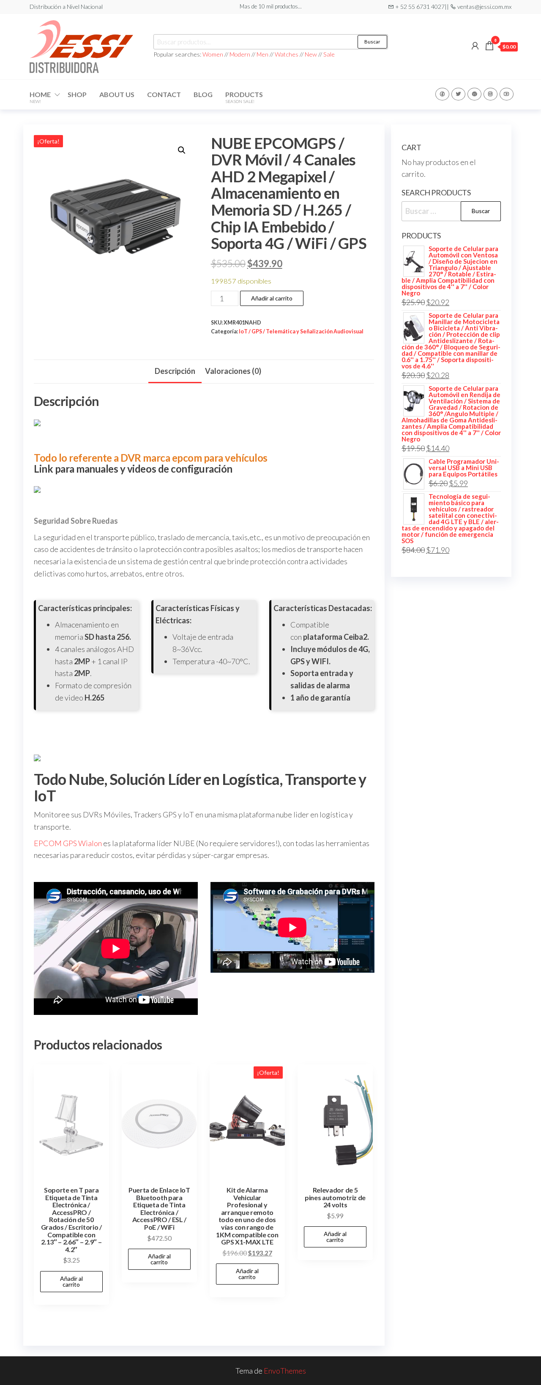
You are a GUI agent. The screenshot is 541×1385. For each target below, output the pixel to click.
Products (244, 97)
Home (40, 97)
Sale (329, 54)
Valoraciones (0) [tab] (233, 371)
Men (262, 54)
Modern (240, 54)
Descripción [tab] (175, 371)
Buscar (372, 41)
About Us (116, 94)
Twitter (458, 94)
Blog (203, 94)
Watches (286, 54)
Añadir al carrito (271, 298)
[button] (181, 150)
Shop (77, 94)
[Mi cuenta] (475, 45)
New (311, 54)
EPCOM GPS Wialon (68, 843)
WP (474, 94)
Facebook (442, 94)
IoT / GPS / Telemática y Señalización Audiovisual (301, 331)
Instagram (490, 94)
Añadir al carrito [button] (71, 1281)
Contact (164, 94)
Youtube (507, 94)
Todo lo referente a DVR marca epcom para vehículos (151, 458)
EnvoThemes (285, 1370)
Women (213, 54)
